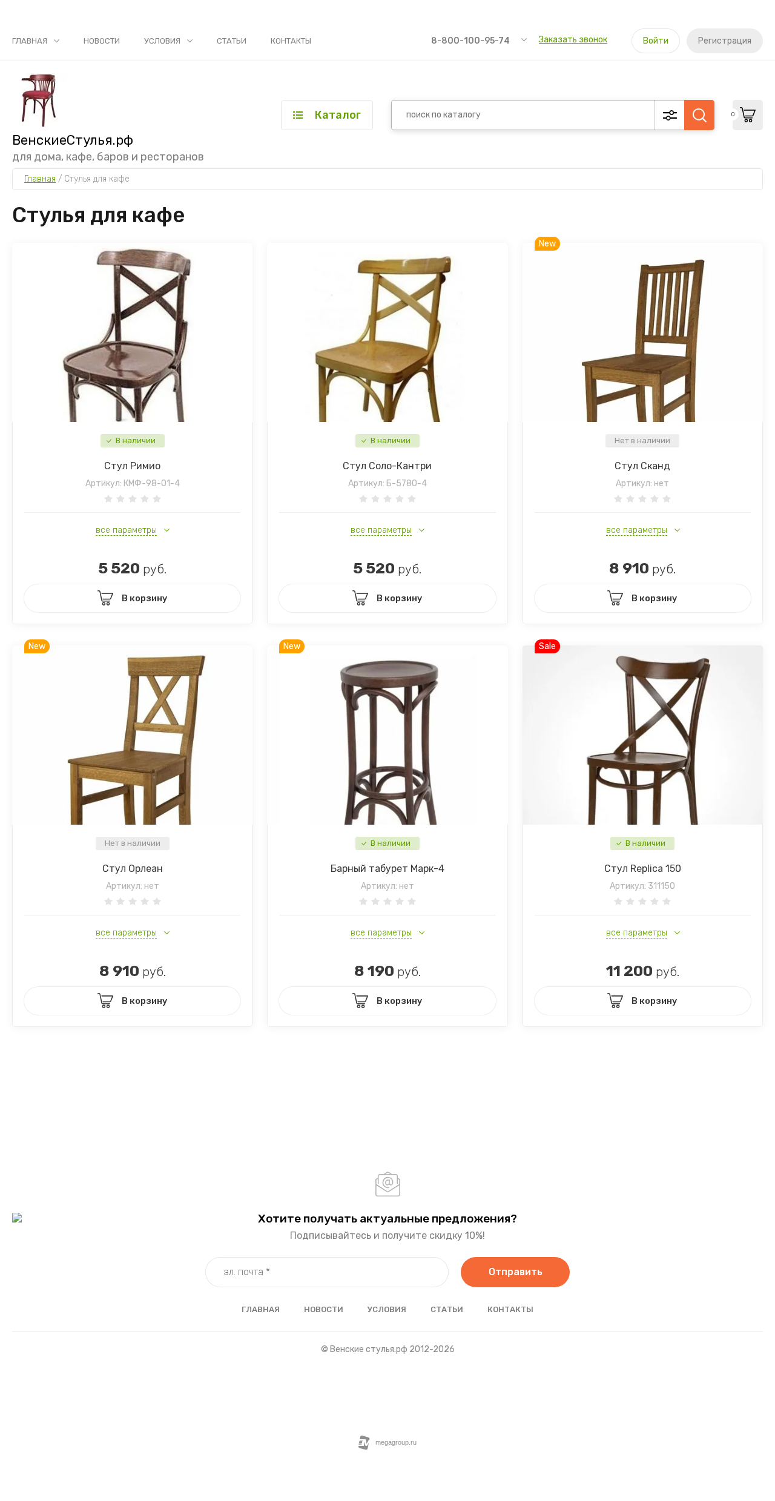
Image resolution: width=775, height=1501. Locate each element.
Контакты (291, 40)
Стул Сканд (642, 466)
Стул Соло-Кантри (387, 466)
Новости (102, 40)
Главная (29, 40)
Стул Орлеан (132, 868)
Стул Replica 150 (642, 868)
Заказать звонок (573, 40)
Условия (162, 40)
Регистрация (724, 41)
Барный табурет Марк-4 (387, 868)
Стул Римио (132, 466)
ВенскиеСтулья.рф (72, 140)
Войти (655, 41)
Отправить (515, 1272)
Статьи (231, 40)
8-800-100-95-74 (470, 41)
